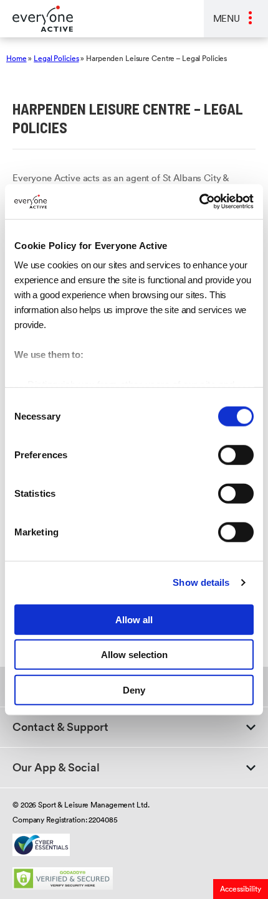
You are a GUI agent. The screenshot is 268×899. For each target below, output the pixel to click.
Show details (201, 582)
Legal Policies (56, 58)
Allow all (134, 619)
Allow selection (134, 654)
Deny (134, 689)
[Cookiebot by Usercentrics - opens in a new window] (199, 202)
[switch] (236, 454)
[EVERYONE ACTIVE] (36, 18)
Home (16, 58)
